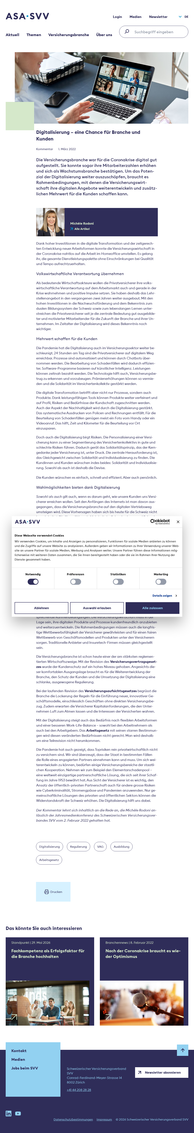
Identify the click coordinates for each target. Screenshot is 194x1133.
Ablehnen (41, 608)
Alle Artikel (82, 229)
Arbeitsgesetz (49, 860)
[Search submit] (128, 31)
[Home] (34, 16)
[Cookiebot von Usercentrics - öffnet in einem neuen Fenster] (153, 522)
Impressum (104, 1119)
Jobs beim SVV (24, 1068)
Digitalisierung (49, 846)
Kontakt (19, 1050)
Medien (136, 17)
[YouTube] (18, 1113)
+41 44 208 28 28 (79, 1090)
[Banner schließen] (178, 521)
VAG (100, 846)
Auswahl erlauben (97, 608)
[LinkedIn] (8, 1113)
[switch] (75, 582)
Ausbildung (121, 846)
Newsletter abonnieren (163, 1072)
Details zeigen (162, 595)
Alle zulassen (152, 608)
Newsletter (158, 17)
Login (117, 17)
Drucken (56, 892)
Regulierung (78, 846)
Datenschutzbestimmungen (73, 1119)
